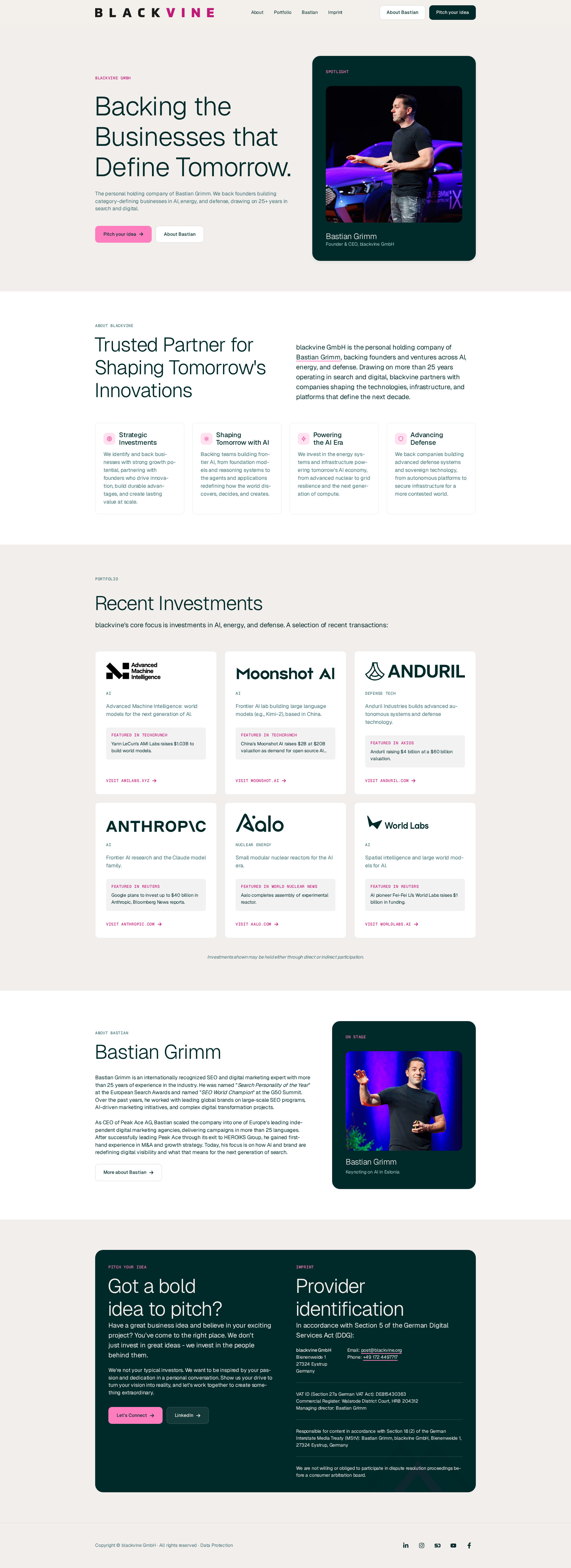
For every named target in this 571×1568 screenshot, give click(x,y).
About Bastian (402, 12)
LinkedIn (184, 1415)
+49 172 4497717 (380, 1357)
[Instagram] (421, 1545)
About (257, 12)
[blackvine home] (154, 12)
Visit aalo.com (253, 924)
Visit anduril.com (386, 780)
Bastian (310, 12)
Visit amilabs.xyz (127, 780)
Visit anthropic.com (130, 924)
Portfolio (282, 12)
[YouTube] (453, 1545)
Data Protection (216, 1545)
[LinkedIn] (405, 1545)
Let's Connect (132, 1415)
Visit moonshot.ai (257, 780)
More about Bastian (124, 1173)
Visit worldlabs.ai (388, 924)
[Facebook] (469, 1545)
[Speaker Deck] (437, 1545)
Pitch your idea (452, 12)
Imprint (335, 12)
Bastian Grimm (318, 357)
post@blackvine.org (381, 1350)
